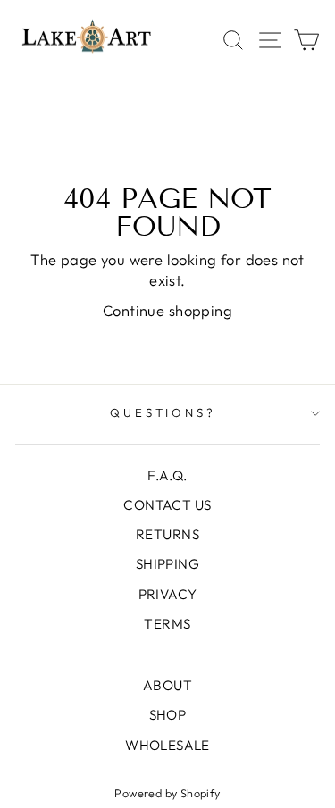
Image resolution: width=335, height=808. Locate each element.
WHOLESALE (167, 745)
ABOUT (167, 685)
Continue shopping (167, 310)
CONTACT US (167, 504)
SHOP (168, 714)
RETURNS (167, 534)
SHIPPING (167, 563)
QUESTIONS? (163, 412)
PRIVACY (167, 594)
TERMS (167, 623)
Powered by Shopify (167, 793)
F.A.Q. (167, 475)
